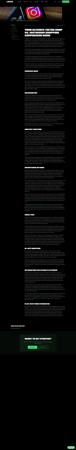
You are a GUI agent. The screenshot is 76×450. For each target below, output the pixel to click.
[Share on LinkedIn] (58, 25)
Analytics (13, 33)
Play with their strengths (16, 39)
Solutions (25, 1)
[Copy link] (64, 25)
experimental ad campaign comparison (35, 204)
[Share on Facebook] (62, 25)
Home (12, 20)
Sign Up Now (32, 347)
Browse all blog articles (15, 328)
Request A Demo (66, 1)
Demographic (14, 28)
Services (19, 1)
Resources (36, 1)
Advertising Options (15, 31)
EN (55, 1)
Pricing (42, 1)
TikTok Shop (35, 293)
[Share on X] (60, 25)
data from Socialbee (34, 102)
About (31, 1)
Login (60, 1)
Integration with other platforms (15, 37)
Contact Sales (43, 347)
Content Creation (14, 30)
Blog (14, 20)
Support (46, 1)
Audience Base (14, 26)
